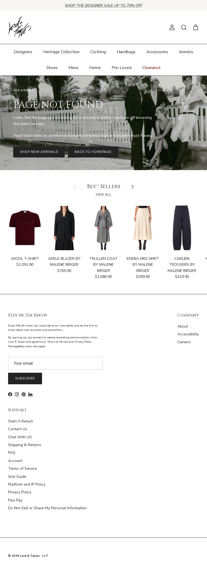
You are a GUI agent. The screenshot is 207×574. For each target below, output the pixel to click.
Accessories (157, 52)
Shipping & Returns (24, 444)
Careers (184, 342)
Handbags (126, 52)
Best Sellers (103, 187)
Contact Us (17, 429)
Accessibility (188, 334)
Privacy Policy (19, 492)
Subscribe (25, 378)
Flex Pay (15, 500)
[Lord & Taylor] (19, 28)
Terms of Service (22, 468)
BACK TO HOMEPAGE (93, 152)
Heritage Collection (61, 52)
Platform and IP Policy (26, 484)
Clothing (98, 52)
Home (95, 67)
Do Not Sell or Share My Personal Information (47, 508)
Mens (73, 67)
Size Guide (17, 476)
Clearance (151, 67)
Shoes (52, 67)
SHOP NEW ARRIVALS (39, 152)
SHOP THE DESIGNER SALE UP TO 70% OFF (103, 5)
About (182, 326)
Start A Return (20, 421)
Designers (23, 52)
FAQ (11, 452)
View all (103, 194)
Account (15, 460)
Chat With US (20, 437)
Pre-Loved (122, 67)
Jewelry (186, 52)
